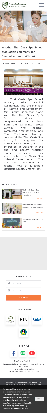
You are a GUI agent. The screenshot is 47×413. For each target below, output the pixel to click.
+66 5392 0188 (17, 371)
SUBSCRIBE (23, 297)
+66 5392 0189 (33, 371)
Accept (39, 398)
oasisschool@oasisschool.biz (23, 369)
